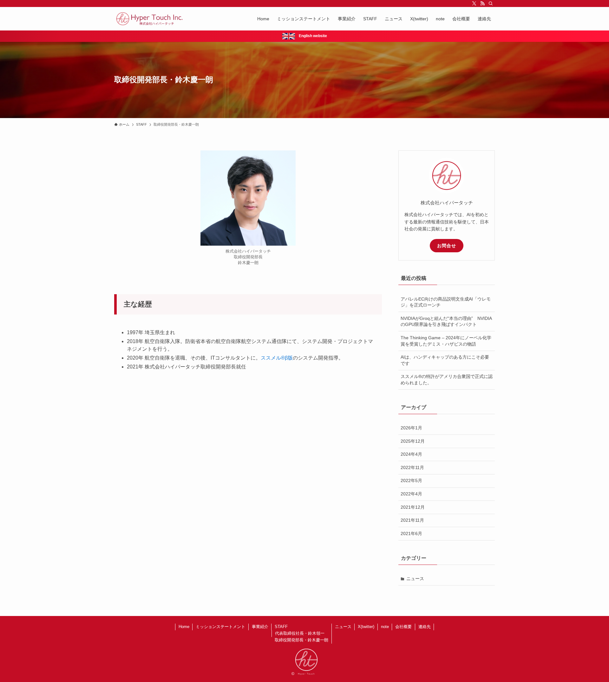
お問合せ (446, 245)
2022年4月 (411, 493)
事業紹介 (260, 626)
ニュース (415, 578)
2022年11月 (412, 467)
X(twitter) (366, 626)
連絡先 (424, 626)
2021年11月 (412, 520)
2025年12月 (413, 441)
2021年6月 (411, 533)
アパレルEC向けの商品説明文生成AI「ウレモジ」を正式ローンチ (446, 302)
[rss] (482, 3)
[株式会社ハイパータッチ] (149, 18)
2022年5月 (411, 480)
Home (184, 626)
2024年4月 (411, 454)
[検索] (491, 3)
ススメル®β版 (277, 358)
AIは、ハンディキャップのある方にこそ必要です (445, 360)
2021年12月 (413, 507)
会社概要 (403, 626)
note (385, 626)
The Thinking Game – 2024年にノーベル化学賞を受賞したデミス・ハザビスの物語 (446, 341)
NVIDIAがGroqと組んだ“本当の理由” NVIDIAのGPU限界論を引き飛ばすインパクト (446, 321)
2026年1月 (411, 427)
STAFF (281, 626)
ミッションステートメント (220, 626)
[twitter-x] (474, 3)
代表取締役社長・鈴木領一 (299, 633)
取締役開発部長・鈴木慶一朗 (301, 640)
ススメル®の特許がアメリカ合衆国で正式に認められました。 (447, 379)
